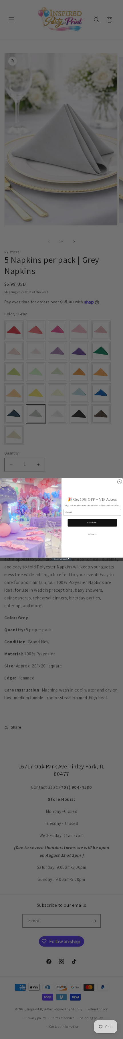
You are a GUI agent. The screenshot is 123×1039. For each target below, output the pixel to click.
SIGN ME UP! (92, 522)
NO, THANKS (92, 534)
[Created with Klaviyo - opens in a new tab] (62, 559)
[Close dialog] (119, 481)
